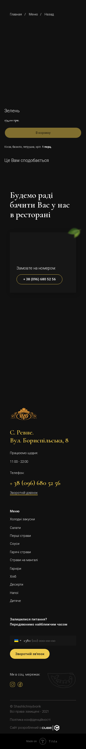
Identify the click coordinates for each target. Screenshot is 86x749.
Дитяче (15, 601)
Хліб (13, 577)
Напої (14, 593)
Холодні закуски (22, 519)
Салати (15, 528)
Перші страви (20, 536)
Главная (16, 14)
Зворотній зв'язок (29, 654)
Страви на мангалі (24, 560)
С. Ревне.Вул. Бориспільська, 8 (39, 436)
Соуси (14, 544)
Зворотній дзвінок (24, 493)
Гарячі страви (20, 552)
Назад (49, 14)
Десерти (16, 584)
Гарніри (15, 569)
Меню (33, 14)
